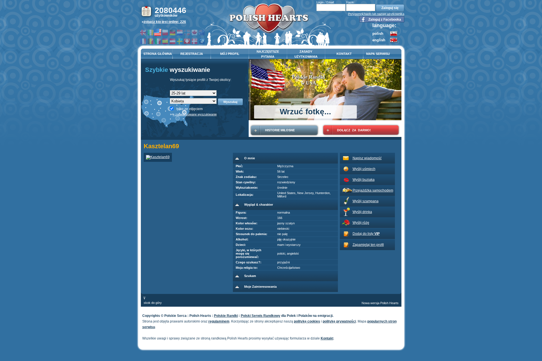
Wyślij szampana (366, 201)
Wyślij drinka (362, 212)
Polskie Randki (226, 316)
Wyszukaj (230, 102)
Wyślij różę (361, 223)
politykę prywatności (339, 321)
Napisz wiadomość (367, 158)
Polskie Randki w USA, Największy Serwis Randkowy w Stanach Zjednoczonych (269, 20)
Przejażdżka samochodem (373, 190)
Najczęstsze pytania (268, 54)
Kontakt (344, 53)
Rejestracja (191, 53)
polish (377, 33)
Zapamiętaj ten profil (368, 245)
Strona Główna (157, 53)
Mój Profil (229, 53)
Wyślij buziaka (364, 180)
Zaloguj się (390, 8)
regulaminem (219, 321)
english (378, 40)
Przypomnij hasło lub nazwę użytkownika (376, 14)
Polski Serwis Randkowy (260, 316)
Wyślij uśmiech (364, 169)
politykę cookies (307, 321)
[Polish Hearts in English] (394, 42)
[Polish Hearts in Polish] (394, 35)
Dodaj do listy (366, 234)
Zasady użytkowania (306, 54)
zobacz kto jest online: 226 (165, 22)
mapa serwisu (378, 53)
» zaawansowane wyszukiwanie (195, 114)
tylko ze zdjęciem (189, 109)
